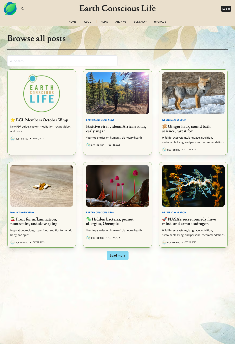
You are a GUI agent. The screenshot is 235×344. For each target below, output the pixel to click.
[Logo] (10, 8)
